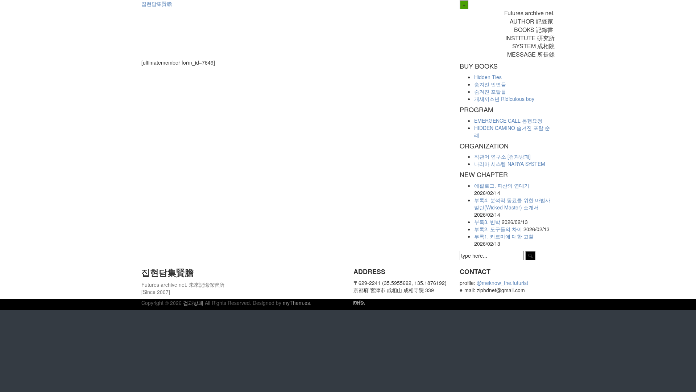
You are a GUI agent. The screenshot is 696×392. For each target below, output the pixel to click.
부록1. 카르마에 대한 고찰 (504, 236)
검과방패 (194, 302)
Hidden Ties (488, 77)
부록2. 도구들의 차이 (498, 229)
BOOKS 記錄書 (534, 29)
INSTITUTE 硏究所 (530, 38)
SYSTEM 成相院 (533, 46)
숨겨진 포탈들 (490, 91)
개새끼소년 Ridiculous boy (504, 98)
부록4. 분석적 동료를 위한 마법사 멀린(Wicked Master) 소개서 (512, 203)
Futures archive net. (529, 13)
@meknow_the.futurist (502, 282)
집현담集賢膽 (156, 3)
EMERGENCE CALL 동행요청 (508, 120)
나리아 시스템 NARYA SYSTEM (509, 163)
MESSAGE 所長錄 (531, 54)
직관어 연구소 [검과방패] (502, 156)
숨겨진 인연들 (490, 84)
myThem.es (296, 302)
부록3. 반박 (487, 221)
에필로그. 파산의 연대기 (501, 185)
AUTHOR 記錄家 (532, 21)
